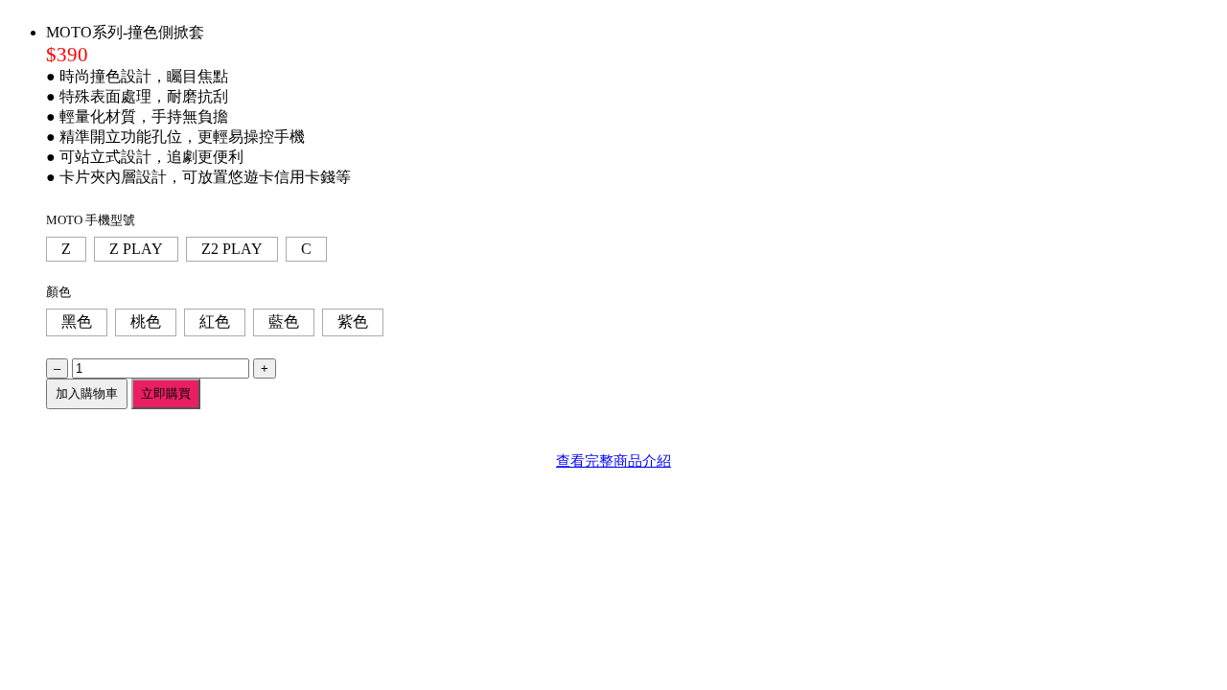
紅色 (214, 321)
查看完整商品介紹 (613, 460)
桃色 (145, 321)
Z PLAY (136, 249)
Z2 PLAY (232, 249)
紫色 (352, 321)
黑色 (76, 321)
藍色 (283, 321)
